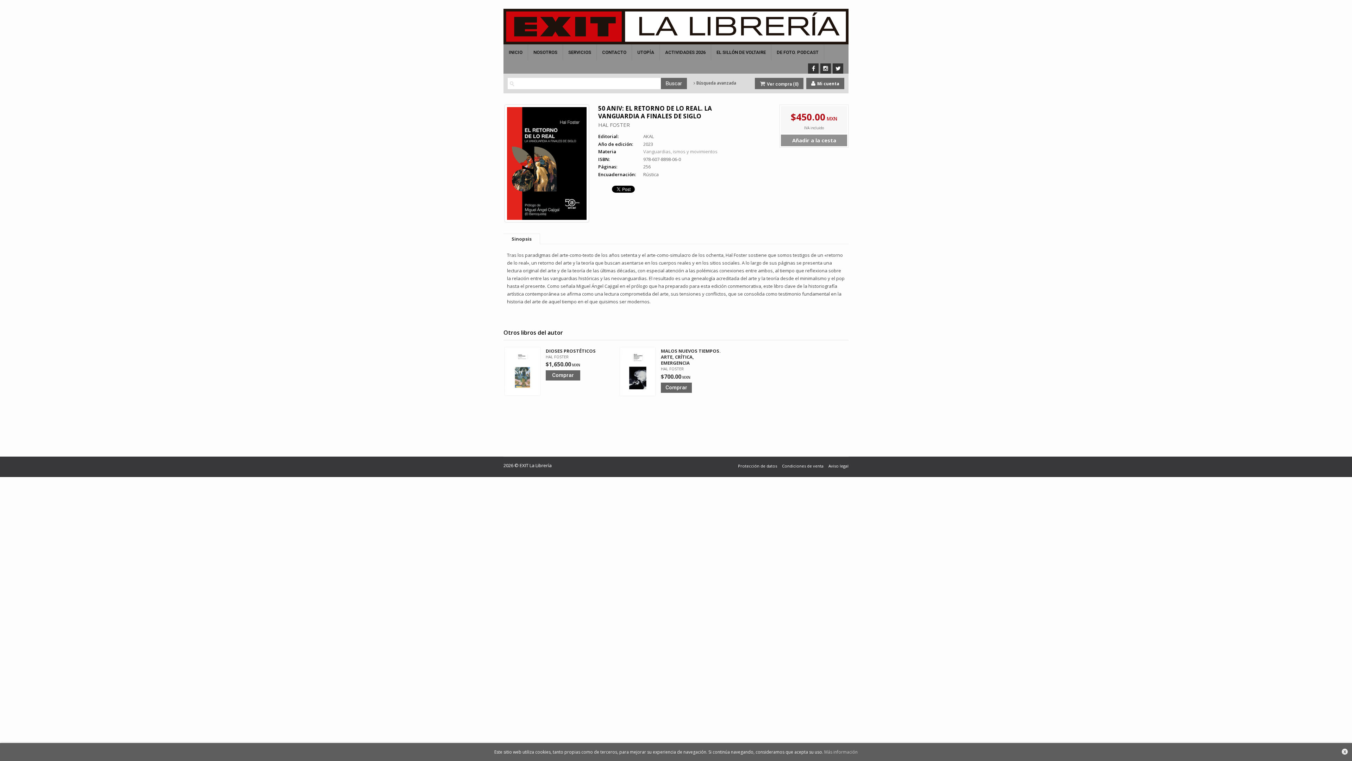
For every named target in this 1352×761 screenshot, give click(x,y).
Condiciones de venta (803, 466)
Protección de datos (757, 466)
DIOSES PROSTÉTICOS (571, 351)
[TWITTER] (838, 68)
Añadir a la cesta (814, 140)
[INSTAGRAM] (825, 68)
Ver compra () (782, 84)
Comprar (563, 375)
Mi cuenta (827, 84)
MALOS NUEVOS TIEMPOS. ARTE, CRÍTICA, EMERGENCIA (691, 357)
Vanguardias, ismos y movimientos (680, 151)
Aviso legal (838, 466)
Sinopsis (522, 239)
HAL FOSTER (614, 124)
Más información (841, 752)
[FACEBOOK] (813, 68)
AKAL (648, 136)
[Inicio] (676, 26)
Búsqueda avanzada (715, 83)
